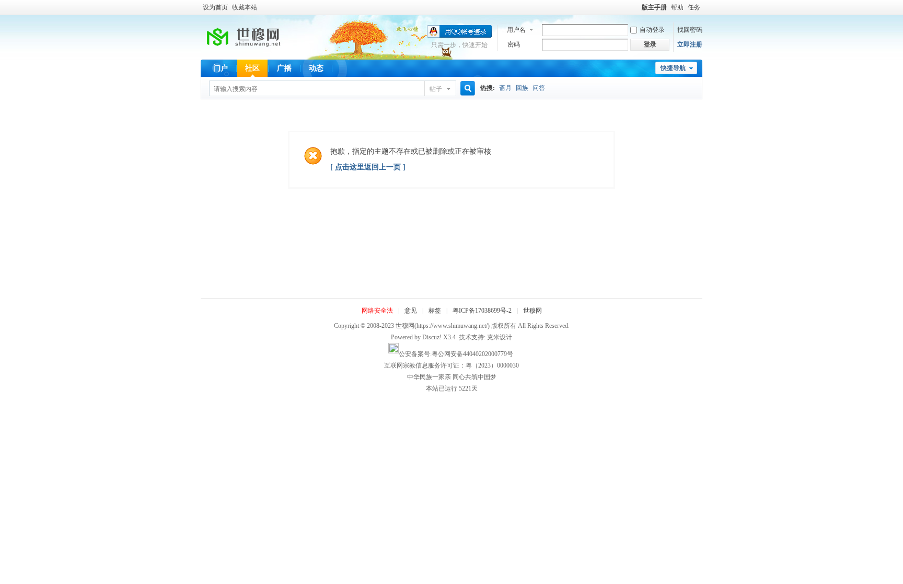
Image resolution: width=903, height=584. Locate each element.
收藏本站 (244, 7)
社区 (252, 68)
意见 (410, 310)
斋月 (505, 87)
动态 (316, 68)
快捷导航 (673, 68)
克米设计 (499, 337)
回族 (522, 87)
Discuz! (432, 337)
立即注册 (689, 44)
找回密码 (689, 29)
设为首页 (215, 7)
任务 (694, 7)
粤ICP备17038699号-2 (482, 310)
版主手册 (654, 7)
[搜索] (466, 89)
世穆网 (532, 310)
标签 (435, 310)
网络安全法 (377, 310)
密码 (513, 44)
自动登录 (652, 29)
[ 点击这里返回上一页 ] (368, 167)
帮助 (677, 7)
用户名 (516, 29)
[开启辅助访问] (637, 7)
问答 (538, 87)
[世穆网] (248, 52)
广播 (284, 68)
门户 (220, 68)
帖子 (436, 89)
